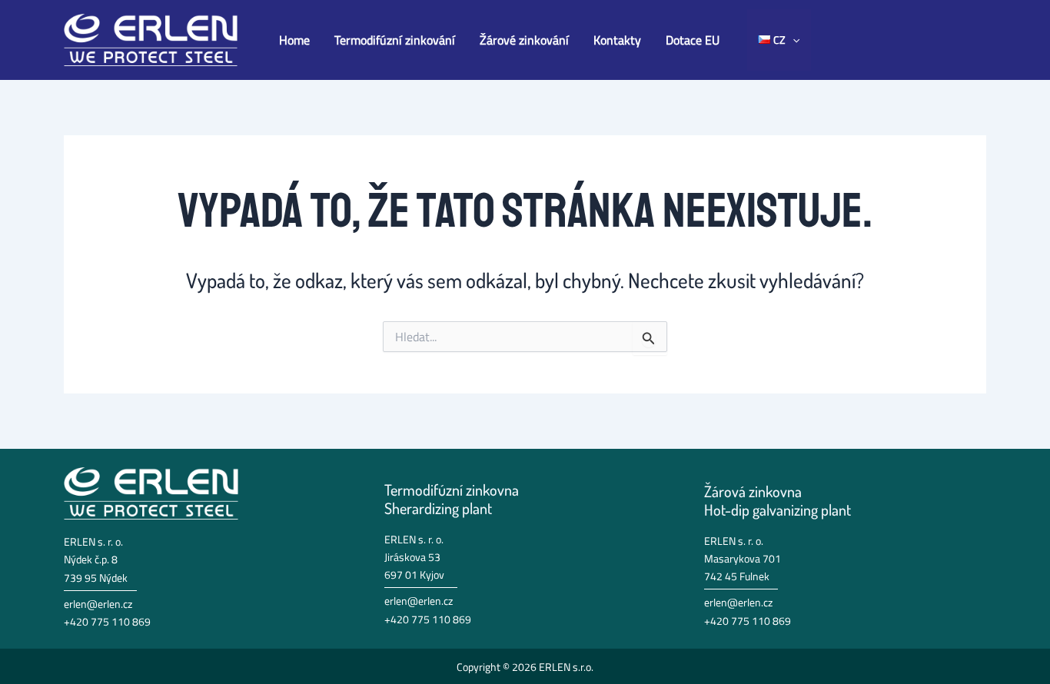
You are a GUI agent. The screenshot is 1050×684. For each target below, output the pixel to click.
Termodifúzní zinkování (394, 40)
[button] (792, 40)
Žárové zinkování (524, 40)
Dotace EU (692, 40)
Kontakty (617, 40)
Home (294, 40)
